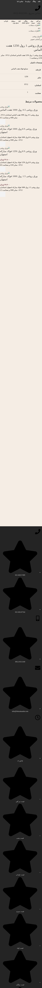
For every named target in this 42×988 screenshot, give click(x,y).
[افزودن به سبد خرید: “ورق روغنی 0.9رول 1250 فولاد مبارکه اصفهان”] (2, 169)
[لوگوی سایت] (34, 25)
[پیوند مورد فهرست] (21, 577)
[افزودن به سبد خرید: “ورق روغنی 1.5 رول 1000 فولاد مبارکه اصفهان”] (2, 194)
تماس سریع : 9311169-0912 (26, 13)
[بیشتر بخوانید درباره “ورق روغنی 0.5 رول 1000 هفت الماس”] (2, 121)
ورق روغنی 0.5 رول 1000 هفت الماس (19, 109)
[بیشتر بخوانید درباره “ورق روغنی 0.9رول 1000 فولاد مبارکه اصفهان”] (2, 144)
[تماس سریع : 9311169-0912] (37, 8)
